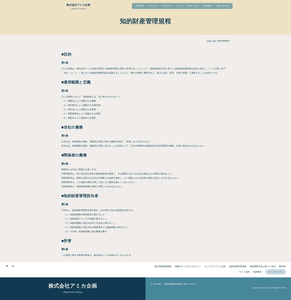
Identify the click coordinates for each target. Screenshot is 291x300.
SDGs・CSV (193, 6)
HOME (209, 41)
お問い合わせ (222, 6)
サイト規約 (244, 272)
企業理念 (139, 6)
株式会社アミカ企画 (78, 4)
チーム (179, 6)
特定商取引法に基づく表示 (263, 266)
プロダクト (166, 6)
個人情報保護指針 (163, 266)
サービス (152, 6)
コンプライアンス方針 (215, 266)
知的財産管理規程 (237, 266)
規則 (214, 41)
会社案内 (207, 6)
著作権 (282, 266)
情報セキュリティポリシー (188, 266)
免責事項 (257, 272)
